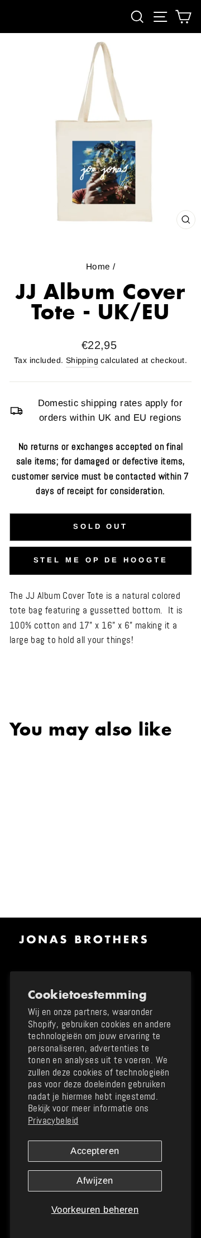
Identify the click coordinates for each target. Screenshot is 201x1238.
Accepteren (94, 1151)
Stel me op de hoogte (101, 560)
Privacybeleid (53, 1121)
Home (98, 266)
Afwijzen (94, 1180)
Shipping (82, 360)
